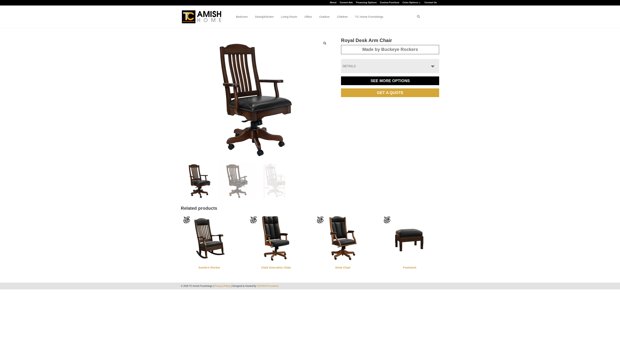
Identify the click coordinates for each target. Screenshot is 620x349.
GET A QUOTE (390, 92)
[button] (325, 43)
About (333, 2)
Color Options (410, 2)
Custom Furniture (389, 2)
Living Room (289, 16)
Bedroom (242, 16)
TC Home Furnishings (369, 16)
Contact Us (430, 2)
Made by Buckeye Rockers (390, 49)
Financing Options (366, 2)
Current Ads (346, 2)
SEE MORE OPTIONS (390, 81)
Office (308, 16)
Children (342, 16)
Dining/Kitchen (264, 16)
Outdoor (324, 16)
